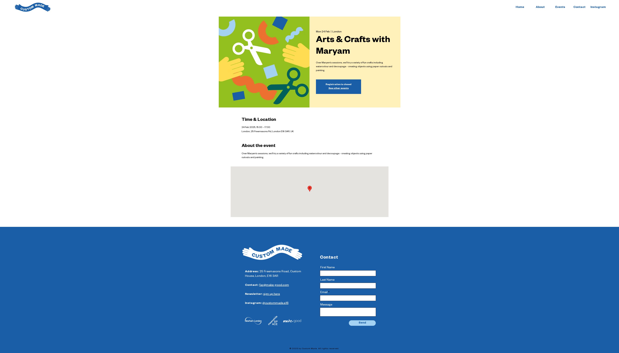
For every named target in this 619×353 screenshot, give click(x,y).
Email (324, 292)
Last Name (327, 280)
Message (326, 305)
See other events (339, 88)
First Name (327, 267)
